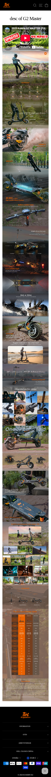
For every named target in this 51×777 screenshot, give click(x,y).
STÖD (25, 734)
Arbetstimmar (25, 743)
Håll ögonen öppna (24, 751)
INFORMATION (24, 726)
